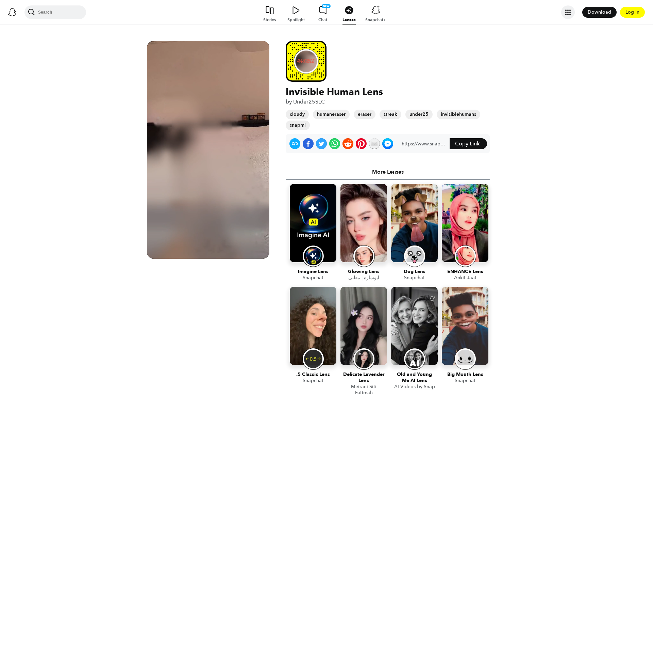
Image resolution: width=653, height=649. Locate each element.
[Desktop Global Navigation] (12, 12)
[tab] (388, 172)
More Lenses (388, 172)
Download (599, 12)
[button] (294, 143)
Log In (632, 12)
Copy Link (467, 143)
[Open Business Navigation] (568, 12)
